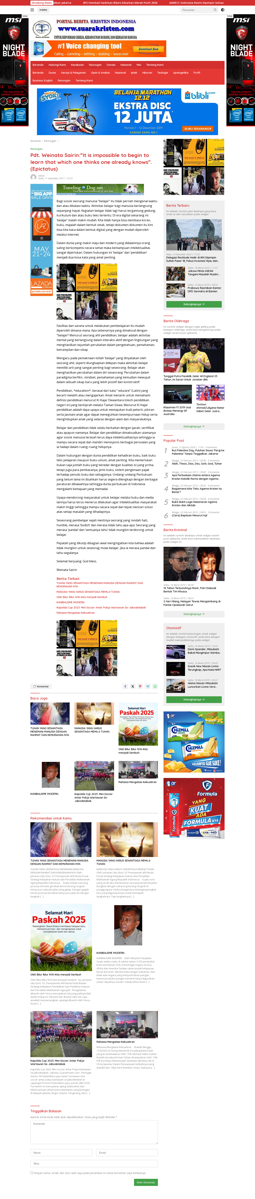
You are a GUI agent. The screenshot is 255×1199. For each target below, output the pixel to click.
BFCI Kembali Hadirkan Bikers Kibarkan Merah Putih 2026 (62, 2)
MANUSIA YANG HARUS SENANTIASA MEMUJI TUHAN (88, 592)
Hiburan (147, 72)
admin (41, 175)
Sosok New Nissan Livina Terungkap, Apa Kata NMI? (204, 668)
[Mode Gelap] (223, 10)
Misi (139, 65)
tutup (25, 16)
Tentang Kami (155, 65)
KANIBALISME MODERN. (71, 602)
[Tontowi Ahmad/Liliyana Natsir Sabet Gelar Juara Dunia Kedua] (210, 393)
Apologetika (180, 72)
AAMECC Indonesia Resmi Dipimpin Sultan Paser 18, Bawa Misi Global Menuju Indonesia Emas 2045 (175, 2)
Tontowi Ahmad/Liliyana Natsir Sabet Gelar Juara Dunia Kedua (210, 408)
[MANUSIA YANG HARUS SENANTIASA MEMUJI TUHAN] (94, 713)
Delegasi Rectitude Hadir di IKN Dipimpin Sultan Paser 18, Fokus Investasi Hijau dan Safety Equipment (192, 259)
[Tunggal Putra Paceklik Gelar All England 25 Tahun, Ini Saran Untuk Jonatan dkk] (194, 355)
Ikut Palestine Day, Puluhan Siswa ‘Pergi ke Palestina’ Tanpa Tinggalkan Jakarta (198, 452)
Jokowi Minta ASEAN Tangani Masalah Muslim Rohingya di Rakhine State (204, 272)
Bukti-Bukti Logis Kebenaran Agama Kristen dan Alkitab (194, 503)
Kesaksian (77, 65)
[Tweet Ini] (133, 686)
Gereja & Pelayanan (73, 72)
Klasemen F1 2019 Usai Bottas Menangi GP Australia (177, 411)
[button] (215, 10)
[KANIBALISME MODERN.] (50, 775)
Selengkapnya (193, 304)
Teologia (162, 72)
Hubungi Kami (57, 65)
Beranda (38, 65)
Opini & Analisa (100, 72)
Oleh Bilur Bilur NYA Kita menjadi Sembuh (82, 597)
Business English (43, 80)
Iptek (134, 72)
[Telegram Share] (147, 686)
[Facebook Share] (125, 686)
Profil (197, 72)
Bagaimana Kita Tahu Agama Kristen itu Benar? (197, 490)
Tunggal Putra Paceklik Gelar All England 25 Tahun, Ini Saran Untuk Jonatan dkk (190, 377)
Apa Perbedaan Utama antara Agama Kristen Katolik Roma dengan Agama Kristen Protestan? (196, 477)
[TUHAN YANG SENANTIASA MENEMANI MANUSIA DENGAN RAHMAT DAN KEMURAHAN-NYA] (50, 713)
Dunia (52, 72)
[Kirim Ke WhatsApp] (155, 686)
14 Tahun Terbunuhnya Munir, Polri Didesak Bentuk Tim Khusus (190, 589)
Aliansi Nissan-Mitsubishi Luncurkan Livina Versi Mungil (203, 685)
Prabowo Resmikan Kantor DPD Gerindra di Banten (204, 289)
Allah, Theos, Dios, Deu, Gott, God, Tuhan (197, 463)
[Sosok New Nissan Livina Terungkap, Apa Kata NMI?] (175, 669)
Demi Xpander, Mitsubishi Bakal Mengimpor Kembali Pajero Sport (204, 651)
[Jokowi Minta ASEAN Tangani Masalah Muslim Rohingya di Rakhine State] (175, 273)
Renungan (95, 65)
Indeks (43, 9)
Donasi (111, 65)
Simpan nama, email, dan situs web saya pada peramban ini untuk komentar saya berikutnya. (90, 1173)
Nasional (126, 65)
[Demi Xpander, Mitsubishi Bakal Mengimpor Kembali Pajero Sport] (175, 652)
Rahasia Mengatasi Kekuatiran (76, 612)
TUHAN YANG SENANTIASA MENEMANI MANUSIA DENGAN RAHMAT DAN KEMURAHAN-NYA (100, 584)
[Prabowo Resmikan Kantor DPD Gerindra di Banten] (175, 290)
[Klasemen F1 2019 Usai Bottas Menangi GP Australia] (178, 394)
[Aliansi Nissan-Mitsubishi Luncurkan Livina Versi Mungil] (175, 686)
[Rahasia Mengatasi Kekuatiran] (138, 770)
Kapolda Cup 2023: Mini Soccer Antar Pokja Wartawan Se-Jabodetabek (101, 607)
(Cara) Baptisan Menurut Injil (189, 515)
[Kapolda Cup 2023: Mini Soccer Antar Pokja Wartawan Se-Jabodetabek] (94, 776)
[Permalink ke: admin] (33, 176)
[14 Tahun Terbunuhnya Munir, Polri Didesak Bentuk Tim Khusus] (194, 564)
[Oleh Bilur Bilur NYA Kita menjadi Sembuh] (138, 724)
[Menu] (32, 10)
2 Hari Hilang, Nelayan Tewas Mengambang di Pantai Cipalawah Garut (192, 603)
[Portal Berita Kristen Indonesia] (86, 29)
